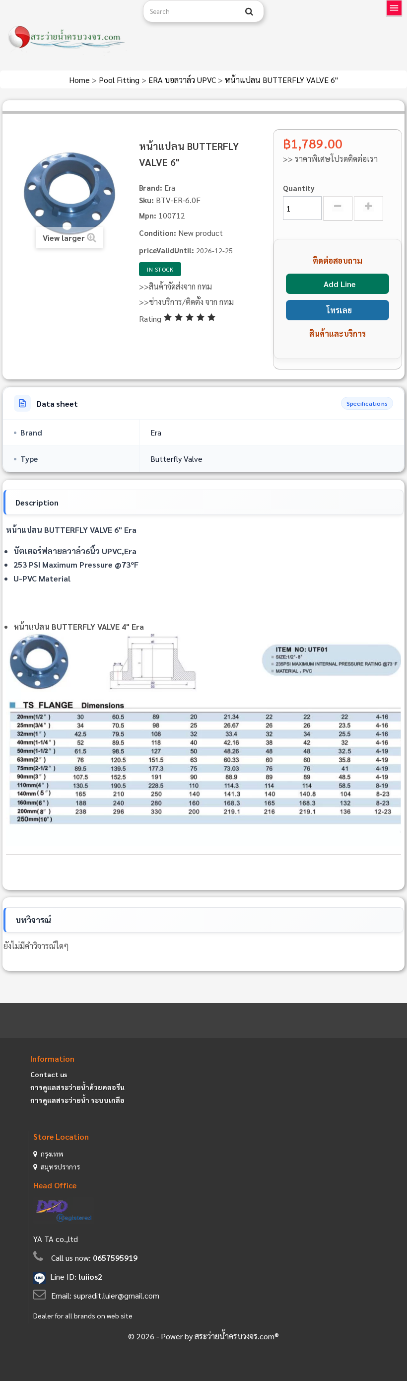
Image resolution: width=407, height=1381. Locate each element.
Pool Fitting (120, 79)
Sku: (146, 200)
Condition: (157, 232)
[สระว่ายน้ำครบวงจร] (67, 38)
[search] (249, 11)
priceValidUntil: (166, 250)
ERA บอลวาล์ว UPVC (183, 79)
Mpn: (147, 215)
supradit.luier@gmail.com (116, 1295)
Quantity (299, 188)
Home (80, 79)
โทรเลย (339, 310)
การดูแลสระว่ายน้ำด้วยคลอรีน (77, 1087)
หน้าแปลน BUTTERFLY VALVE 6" (281, 79)
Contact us (48, 1074)
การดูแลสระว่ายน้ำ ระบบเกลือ (77, 1099)
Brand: (150, 187)
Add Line (339, 284)
